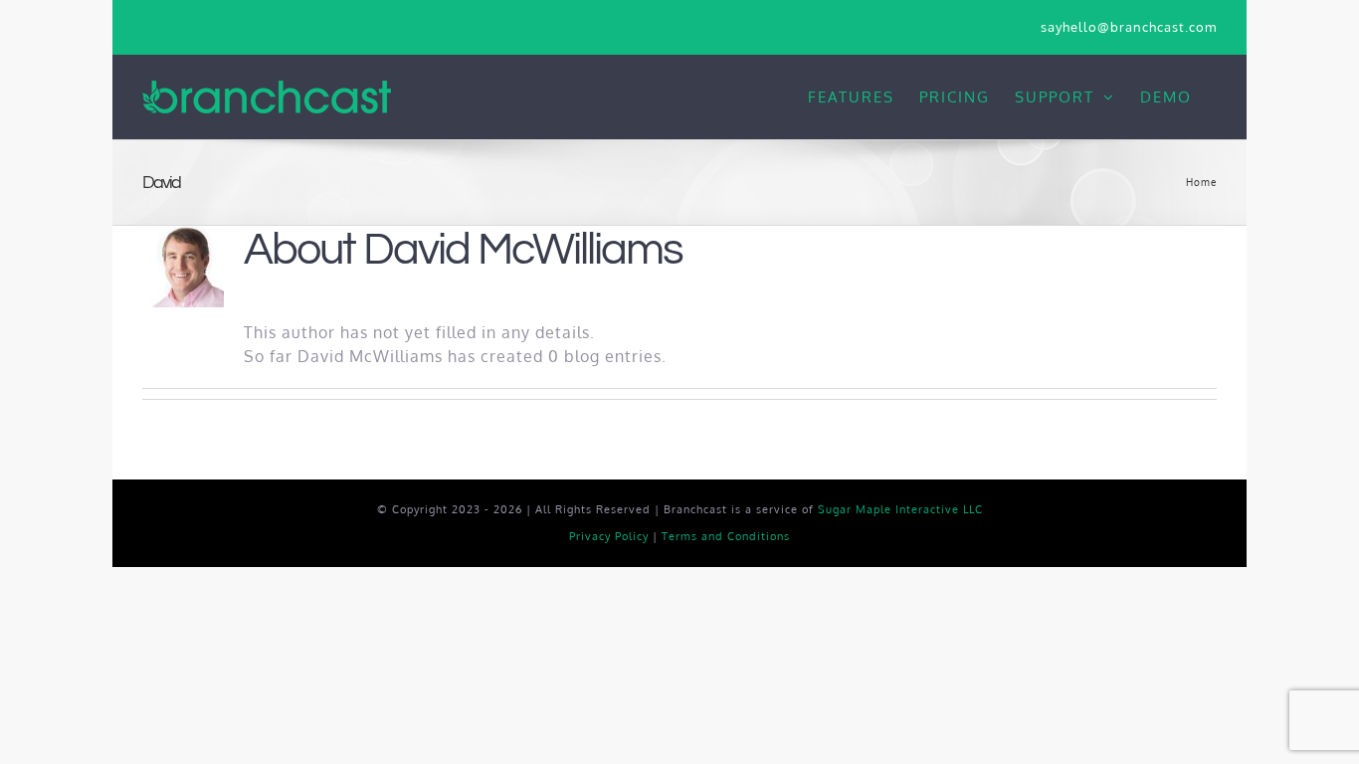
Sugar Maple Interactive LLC (900, 509)
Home (1201, 182)
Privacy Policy (609, 536)
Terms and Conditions (726, 536)
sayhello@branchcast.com (1129, 27)
